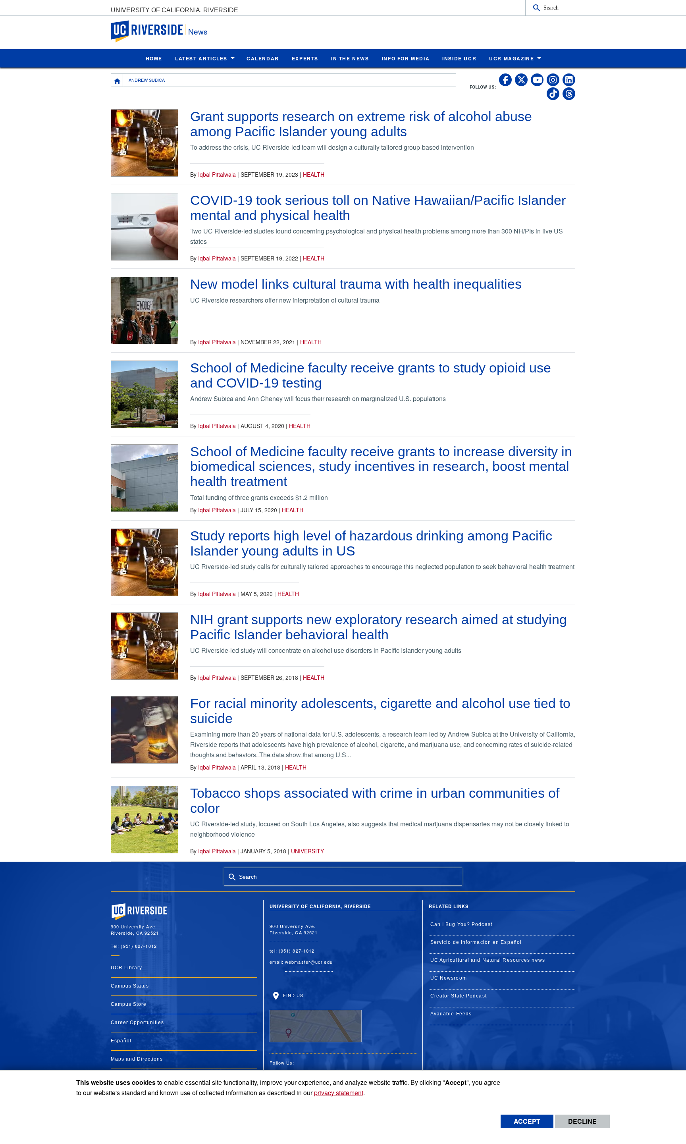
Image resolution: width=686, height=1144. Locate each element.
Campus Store (128, 1004)
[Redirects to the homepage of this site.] (117, 80)
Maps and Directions (137, 1059)
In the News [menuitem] (350, 58)
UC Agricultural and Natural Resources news (487, 960)
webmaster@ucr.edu (309, 962)
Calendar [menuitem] (263, 58)
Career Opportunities (137, 1022)
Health (313, 174)
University (307, 851)
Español (121, 1041)
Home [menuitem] (154, 58)
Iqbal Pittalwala (217, 174)
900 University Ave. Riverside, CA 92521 (294, 929)
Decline (582, 1121)
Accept (527, 1121)
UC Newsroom (448, 978)
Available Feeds (451, 1014)
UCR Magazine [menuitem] (511, 58)
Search (551, 7)
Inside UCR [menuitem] (459, 58)
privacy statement (338, 1092)
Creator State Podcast (458, 996)
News (198, 31)
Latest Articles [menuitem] (201, 58)
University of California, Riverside (174, 10)
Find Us (292, 995)
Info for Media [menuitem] (406, 58)
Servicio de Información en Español (476, 942)
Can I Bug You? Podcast (461, 924)
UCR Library (126, 967)
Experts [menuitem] (305, 58)
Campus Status (130, 986)
